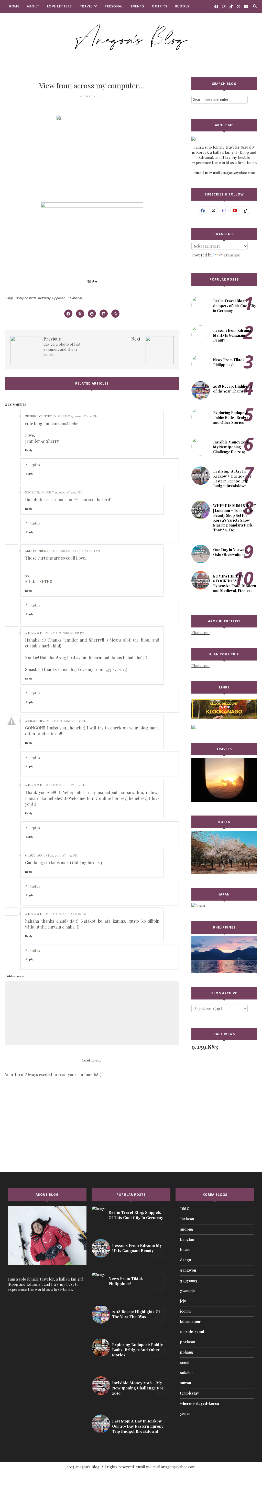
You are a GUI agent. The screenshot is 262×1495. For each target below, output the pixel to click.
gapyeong (189, 1280)
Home (14, 6)
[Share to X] (80, 314)
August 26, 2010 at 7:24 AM (65, 785)
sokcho (186, 1372)
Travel (86, 6)
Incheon (187, 1218)
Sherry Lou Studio (40, 416)
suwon (185, 1382)
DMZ (184, 1208)
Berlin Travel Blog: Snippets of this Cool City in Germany (234, 305)
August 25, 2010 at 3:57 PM (64, 633)
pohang (186, 1352)
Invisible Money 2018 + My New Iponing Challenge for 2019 (232, 447)
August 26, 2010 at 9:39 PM (65, 914)
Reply (28, 450)
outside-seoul (192, 1331)
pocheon (187, 1341)
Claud (30, 855)
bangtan (187, 1239)
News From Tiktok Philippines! (229, 362)
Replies (34, 464)
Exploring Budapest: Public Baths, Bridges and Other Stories (231, 417)
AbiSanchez (35, 721)
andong (186, 1229)
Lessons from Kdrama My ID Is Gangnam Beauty (232, 335)
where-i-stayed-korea (199, 1403)
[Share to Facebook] (68, 314)
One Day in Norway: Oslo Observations (230, 552)
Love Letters (59, 6)
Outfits (160, 6)
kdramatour (190, 1321)
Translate (232, 254)
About (33, 6)
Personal (114, 6)
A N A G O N (33, 633)
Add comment (15, 976)
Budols (182, 6)
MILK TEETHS (38, 581)
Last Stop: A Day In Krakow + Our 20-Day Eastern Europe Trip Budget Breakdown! (232, 478)
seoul (184, 1362)
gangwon (188, 1270)
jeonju (185, 1311)
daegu (185, 1259)
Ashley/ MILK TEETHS (41, 551)
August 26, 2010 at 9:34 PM (57, 855)
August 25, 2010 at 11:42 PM (66, 721)
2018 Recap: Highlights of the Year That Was (233, 389)
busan (185, 1249)
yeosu (185, 1413)
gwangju (187, 1290)
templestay (189, 1393)
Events (137, 6)
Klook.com (200, 632)
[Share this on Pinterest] (92, 314)
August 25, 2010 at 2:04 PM (77, 416)
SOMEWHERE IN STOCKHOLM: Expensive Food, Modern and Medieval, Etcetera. (234, 583)
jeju (183, 1300)
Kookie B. (32, 492)
